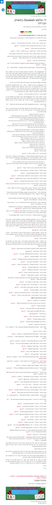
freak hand (36, 476)
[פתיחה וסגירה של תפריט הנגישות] (3, 9)
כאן (12, 43)
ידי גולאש (39, 477)
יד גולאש (13, 476)
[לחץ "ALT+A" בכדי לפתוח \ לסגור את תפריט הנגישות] (2, 2)
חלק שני (41, 358)
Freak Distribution (28, 476)
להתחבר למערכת (40, 483)
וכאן (16, 208)
